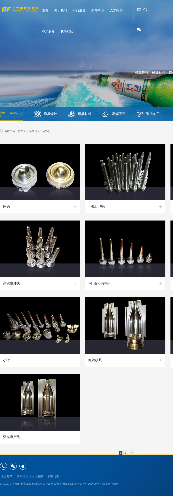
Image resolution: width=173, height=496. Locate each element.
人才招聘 (37, 476)
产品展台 (31, 131)
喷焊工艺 (119, 114)
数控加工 (153, 114)
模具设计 (50, 114)
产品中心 (16, 114)
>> (131, 452)
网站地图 (53, 476)
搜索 (145, 10)
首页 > (22, 131)
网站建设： (95, 483)
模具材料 (84, 114)
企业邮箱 (6, 476)
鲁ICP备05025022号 (74, 483)
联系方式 (22, 476)
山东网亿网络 (110, 483)
